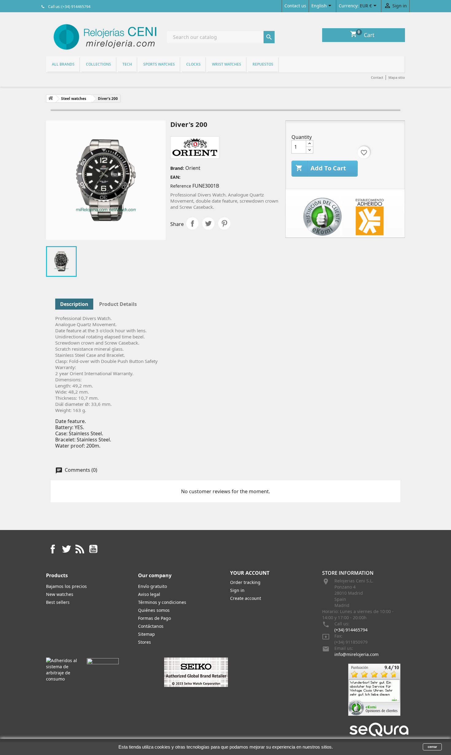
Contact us (295, 6)
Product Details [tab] (118, 304)
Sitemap (146, 634)
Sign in (237, 590)
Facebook (53, 549)
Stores (144, 642)
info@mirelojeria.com (356, 654)
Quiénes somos (154, 610)
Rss (80, 549)
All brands (63, 64)
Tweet (208, 223)
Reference (180, 186)
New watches (59, 594)
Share (192, 223)
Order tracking (245, 582)
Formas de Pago (154, 618)
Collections (98, 64)
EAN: (175, 177)
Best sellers (58, 602)
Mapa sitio (396, 77)
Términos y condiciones (162, 602)
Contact (377, 77)
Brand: (177, 168)
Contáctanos (151, 626)
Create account (245, 598)
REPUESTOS (262, 64)
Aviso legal (149, 594)
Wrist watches (226, 64)
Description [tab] (74, 304)
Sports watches (159, 64)
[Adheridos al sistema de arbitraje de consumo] (62, 669)
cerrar (432, 747)
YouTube (93, 549)
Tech (127, 64)
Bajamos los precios (66, 586)
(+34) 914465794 (351, 630)
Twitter (66, 549)
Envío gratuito (152, 586)
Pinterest (224, 223)
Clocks (193, 64)
